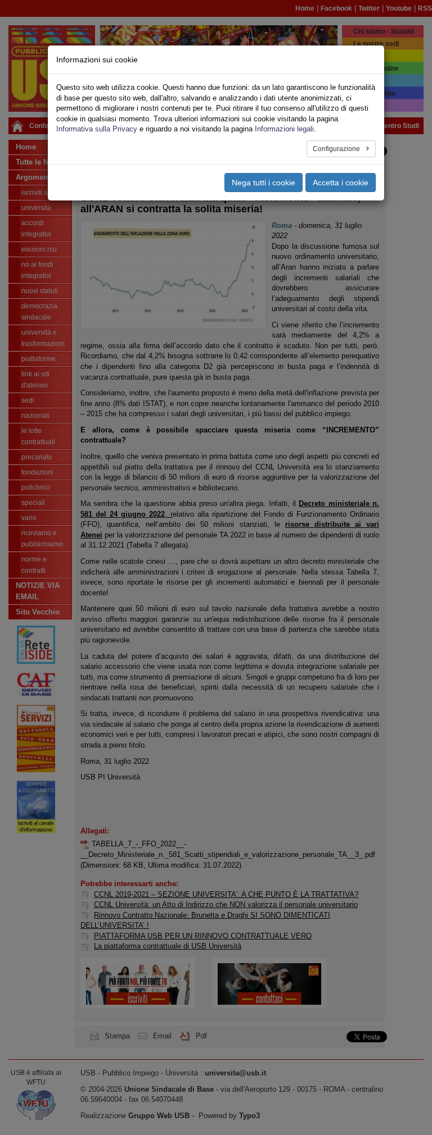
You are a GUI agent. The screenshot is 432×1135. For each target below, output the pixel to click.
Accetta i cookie (340, 182)
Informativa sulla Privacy (96, 129)
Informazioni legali (284, 129)
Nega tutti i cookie (263, 182)
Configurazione (337, 149)
